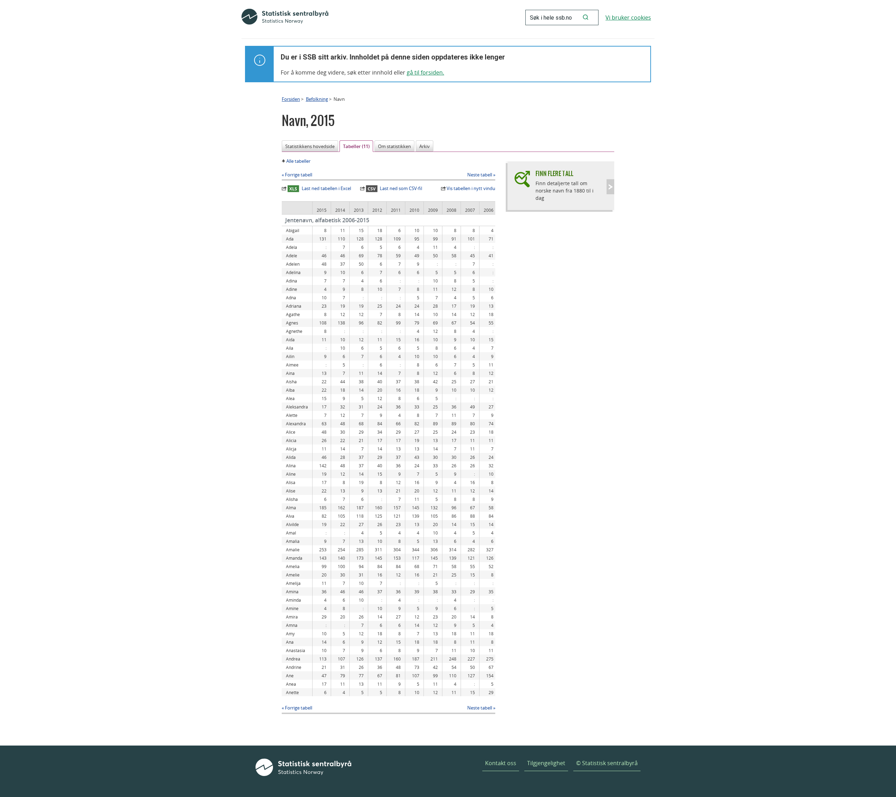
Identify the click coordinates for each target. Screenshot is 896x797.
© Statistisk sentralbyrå (607, 763)
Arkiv (424, 146)
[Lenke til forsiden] (284, 17)
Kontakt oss (500, 763)
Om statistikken (394, 146)
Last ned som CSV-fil (401, 188)
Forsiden (291, 99)
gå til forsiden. (425, 72)
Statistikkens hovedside (310, 146)
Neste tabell (479, 175)
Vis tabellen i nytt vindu (471, 188)
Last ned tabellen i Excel (326, 188)
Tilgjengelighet (546, 763)
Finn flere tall (554, 173)
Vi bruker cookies (628, 17)
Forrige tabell (298, 175)
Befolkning (317, 99)
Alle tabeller (298, 161)
